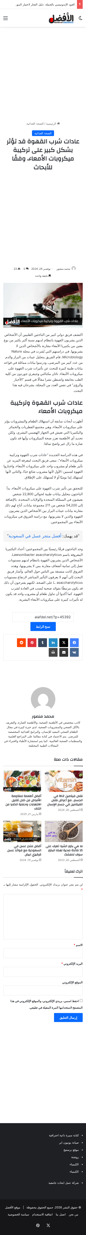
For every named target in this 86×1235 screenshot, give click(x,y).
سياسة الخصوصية (18, 1214)
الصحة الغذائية (35, 123)
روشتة (75, 1157)
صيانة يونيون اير (69, 1142)
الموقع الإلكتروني (72, 982)
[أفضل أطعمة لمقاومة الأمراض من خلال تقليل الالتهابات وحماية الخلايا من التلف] (22, 781)
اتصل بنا (61, 1214)
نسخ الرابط (43, 626)
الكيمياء (74, 1164)
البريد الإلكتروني (72, 963)
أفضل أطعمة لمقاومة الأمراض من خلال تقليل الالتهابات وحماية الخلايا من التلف (23, 802)
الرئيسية (51, 123)
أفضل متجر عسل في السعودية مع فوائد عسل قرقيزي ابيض (24, 850)
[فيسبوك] (74, 642)
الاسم (78, 945)
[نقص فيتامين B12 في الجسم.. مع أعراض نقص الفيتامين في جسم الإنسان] (64, 781)
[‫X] (63, 642)
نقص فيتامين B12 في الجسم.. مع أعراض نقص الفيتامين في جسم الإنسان (65, 800)
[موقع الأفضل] (61, 18)
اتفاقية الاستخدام (42, 1214)
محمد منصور (63, 268)
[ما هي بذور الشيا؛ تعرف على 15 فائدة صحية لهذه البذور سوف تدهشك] (64, 831)
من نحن (73, 1214)
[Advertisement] (43, 74)
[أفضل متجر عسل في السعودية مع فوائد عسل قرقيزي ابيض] (22, 831)
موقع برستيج (71, 1149)
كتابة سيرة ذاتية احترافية (64, 1135)
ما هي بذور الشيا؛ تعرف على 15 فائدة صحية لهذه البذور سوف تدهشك (64, 850)
